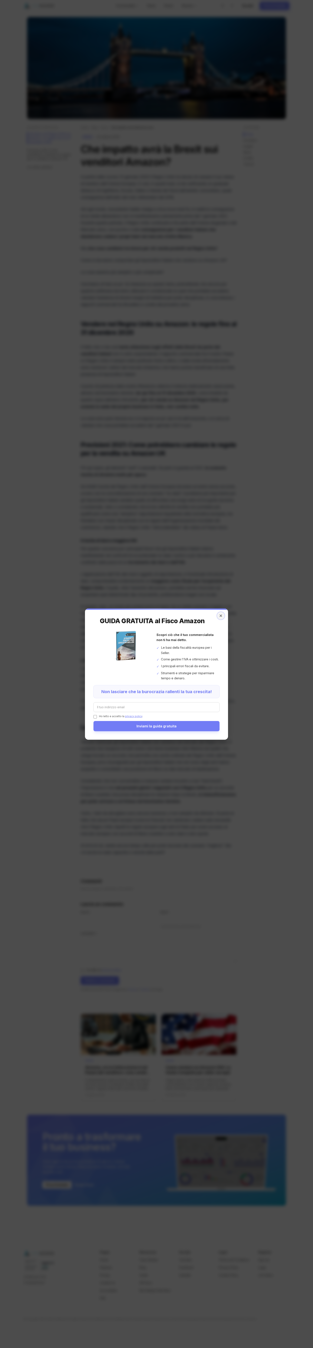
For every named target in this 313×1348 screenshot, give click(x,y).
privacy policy (133, 716)
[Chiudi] (221, 616)
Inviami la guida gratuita (156, 726)
